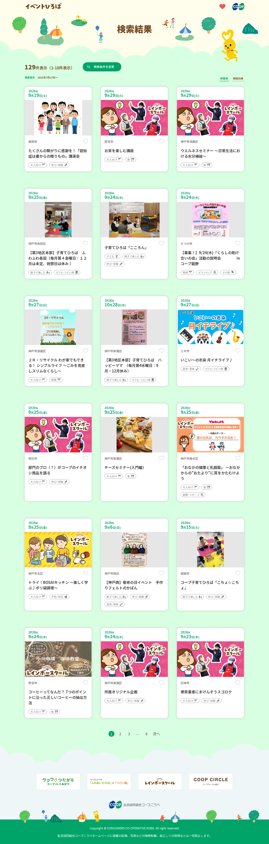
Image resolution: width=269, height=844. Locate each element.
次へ (156, 733)
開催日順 (238, 78)
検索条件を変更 (104, 66)
